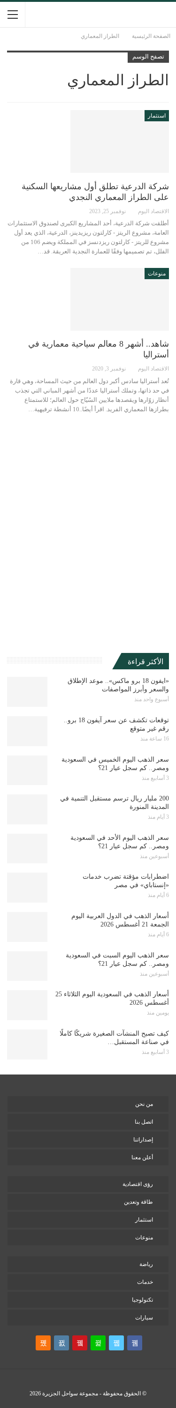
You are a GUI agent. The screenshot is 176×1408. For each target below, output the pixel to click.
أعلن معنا (142, 1157)
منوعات (157, 273)
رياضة (146, 1264)
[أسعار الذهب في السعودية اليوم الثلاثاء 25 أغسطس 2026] (27, 1005)
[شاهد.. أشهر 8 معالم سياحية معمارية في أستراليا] (119, 299)
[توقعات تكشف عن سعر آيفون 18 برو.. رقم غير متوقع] (27, 731)
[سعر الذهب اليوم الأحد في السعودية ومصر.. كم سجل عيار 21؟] (27, 849)
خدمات (145, 1282)
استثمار (157, 115)
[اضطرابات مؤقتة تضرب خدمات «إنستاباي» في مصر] (27, 888)
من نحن (144, 1104)
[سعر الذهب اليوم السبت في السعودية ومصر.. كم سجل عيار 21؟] (27, 966)
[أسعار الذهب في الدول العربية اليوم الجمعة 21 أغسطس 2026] (27, 927)
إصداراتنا (143, 1139)
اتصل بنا (144, 1122)
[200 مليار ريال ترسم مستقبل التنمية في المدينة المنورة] (27, 809)
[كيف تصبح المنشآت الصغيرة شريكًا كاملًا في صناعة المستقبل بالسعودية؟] (27, 1045)
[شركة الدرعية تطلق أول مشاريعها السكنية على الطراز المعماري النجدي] (119, 141)
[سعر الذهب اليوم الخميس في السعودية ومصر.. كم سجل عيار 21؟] (27, 771)
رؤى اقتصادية (137, 1184)
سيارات (144, 1317)
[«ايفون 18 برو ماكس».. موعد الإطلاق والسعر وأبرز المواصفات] (27, 692)
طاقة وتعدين (138, 1202)
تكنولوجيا (142, 1300)
